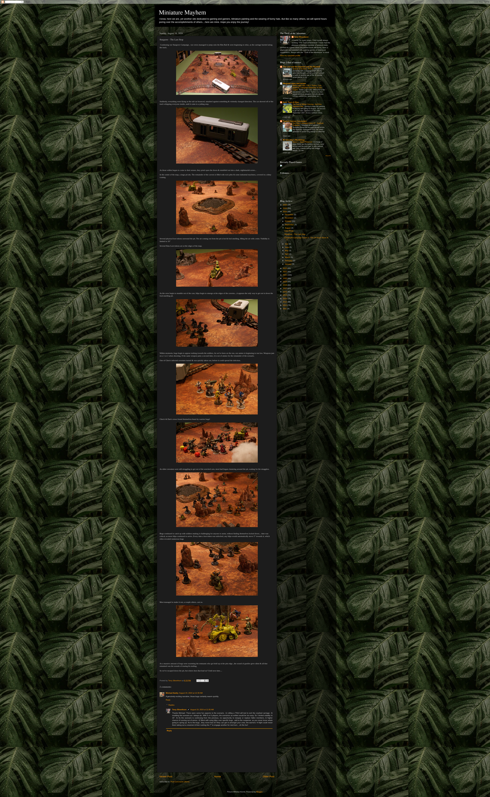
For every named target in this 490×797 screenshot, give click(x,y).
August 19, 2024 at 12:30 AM (191, 693)
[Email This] (197, 680)
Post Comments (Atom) (180, 782)
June (287, 247)
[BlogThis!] (200, 680)
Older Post (268, 776)
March (288, 257)
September (289, 225)
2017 (285, 288)
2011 (285, 309)
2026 (285, 205)
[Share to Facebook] (205, 680)
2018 (285, 285)
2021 (285, 275)
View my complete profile (290, 56)
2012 (285, 305)
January (288, 264)
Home (217, 776)
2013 (285, 302)
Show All (328, 155)
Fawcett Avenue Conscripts (295, 121)
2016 (285, 292)
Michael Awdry (172, 693)
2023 (285, 268)
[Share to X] (202, 680)
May (287, 251)
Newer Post (166, 776)
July (287, 244)
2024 (285, 212)
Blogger (259, 792)
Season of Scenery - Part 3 (303, 69)
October (288, 221)
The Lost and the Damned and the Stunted (301, 67)
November (289, 218)
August (288, 228)
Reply (168, 700)
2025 (285, 208)
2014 (285, 299)
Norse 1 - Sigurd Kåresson (303, 142)
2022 (285, 272)
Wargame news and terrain (294, 83)
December (289, 215)
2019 (285, 282)
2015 (285, 295)
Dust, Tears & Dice (291, 102)
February (289, 261)
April (287, 254)
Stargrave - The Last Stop (294, 234)
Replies (171, 705)
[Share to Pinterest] (207, 680)
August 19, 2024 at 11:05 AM (202, 710)
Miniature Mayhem (182, 12)
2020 (285, 278)
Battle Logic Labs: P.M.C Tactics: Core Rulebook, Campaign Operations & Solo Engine (307, 88)
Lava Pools (288, 231)
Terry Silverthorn (179, 710)
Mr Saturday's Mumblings (294, 140)
